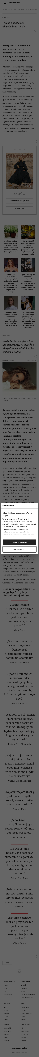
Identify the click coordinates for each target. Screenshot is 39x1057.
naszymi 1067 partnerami (18, 519)
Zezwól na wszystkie (19, 542)
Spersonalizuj (18, 549)
